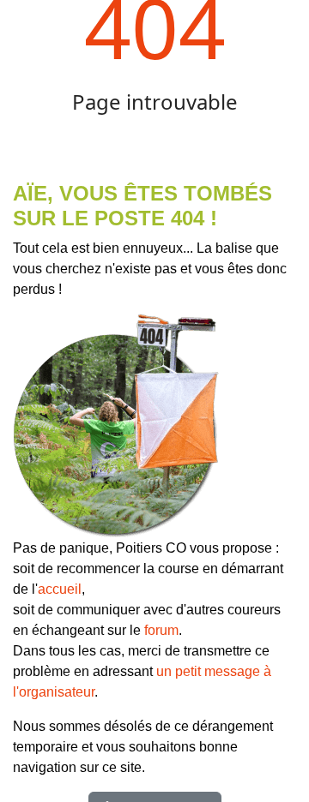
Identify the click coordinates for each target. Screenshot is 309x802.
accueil (60, 589)
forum (161, 630)
